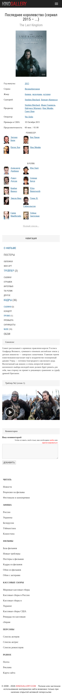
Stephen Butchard (32, 100)
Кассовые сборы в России (16, 595)
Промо (7, 316)
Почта (6, 662)
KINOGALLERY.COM (26, 686)
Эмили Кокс (16, 198)
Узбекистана (9, 528)
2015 (27, 83)
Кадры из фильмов (12, 564)
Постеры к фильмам (13, 559)
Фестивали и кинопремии (16, 497)
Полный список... (31, 226)
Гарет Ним (29, 111)
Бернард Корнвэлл (49, 100)
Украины (7, 517)
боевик (28, 94)
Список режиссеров (13, 647)
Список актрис (10, 642)
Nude (6, 329)
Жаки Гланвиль (48, 105)
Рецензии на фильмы (14, 492)
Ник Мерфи (47, 108)
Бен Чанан (35, 137)
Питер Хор (15, 147)
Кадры (8, 300)
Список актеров (11, 636)
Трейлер (9, 271)
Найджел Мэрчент (33, 108)
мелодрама (37, 94)
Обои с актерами (11, 575)
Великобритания (32, 89)
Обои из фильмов (12, 570)
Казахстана (8, 533)
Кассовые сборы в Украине (12, 603)
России (6, 512)
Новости (7, 487)
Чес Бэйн (29, 117)
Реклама (7, 667)
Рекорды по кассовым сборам (14, 619)
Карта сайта (9, 672)
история (46, 94)
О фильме (10, 248)
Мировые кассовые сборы (16, 589)
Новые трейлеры (11, 553)
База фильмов (10, 548)
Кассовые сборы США (14, 611)
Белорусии (8, 523)
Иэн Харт (34, 168)
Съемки (7, 307)
